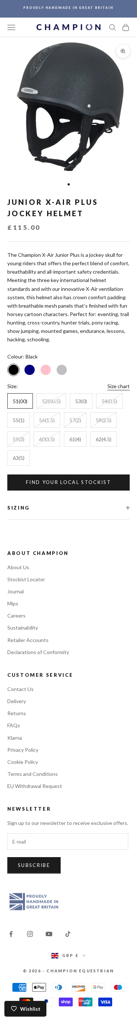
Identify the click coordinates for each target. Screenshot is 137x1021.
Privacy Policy (22, 750)
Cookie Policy (22, 762)
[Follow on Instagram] (30, 934)
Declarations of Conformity (38, 652)
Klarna (14, 738)
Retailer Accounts (28, 640)
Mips (12, 603)
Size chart (118, 386)
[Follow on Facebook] (11, 934)
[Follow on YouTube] (49, 934)
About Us (18, 567)
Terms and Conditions (32, 774)
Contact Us (20, 689)
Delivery (16, 701)
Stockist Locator (26, 579)
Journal (15, 591)
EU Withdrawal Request (34, 786)
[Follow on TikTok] (68, 934)
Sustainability (22, 627)
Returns (16, 713)
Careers (16, 615)
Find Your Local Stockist (68, 482)
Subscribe (34, 865)
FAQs (13, 725)
